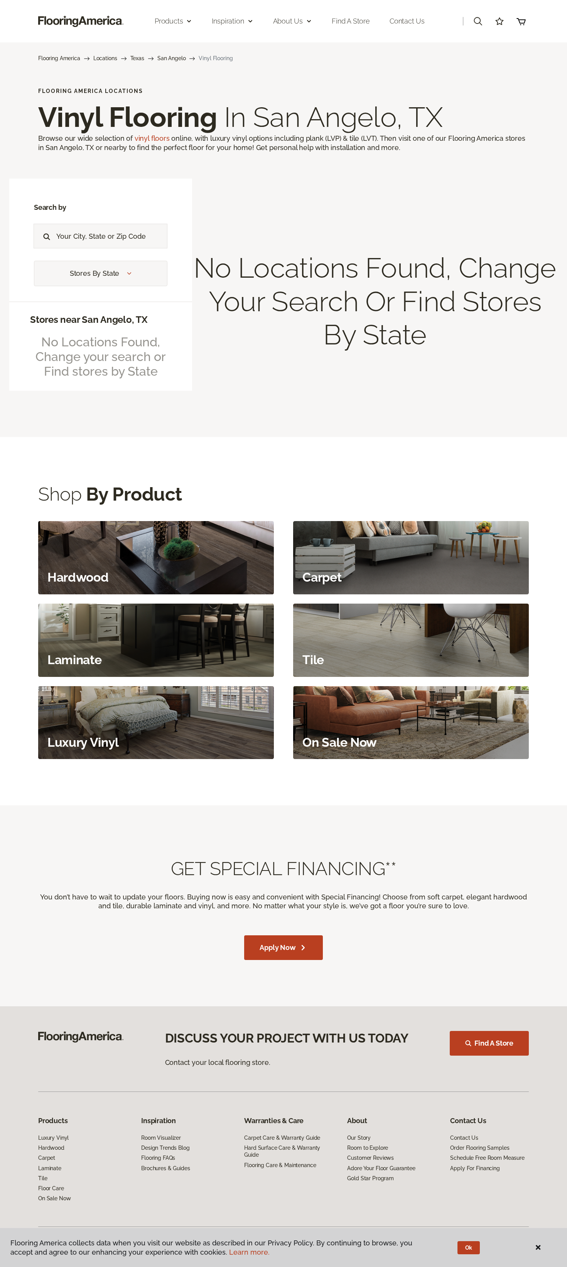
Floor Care (51, 1188)
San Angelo (171, 58)
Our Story (359, 1138)
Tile (42, 1178)
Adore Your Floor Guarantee (381, 1168)
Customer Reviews (370, 1158)
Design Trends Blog (165, 1148)
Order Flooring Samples (479, 1148)
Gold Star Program (370, 1178)
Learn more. (249, 1252)
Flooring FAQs (158, 1158)
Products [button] (169, 21)
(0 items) (521, 21)
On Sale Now (54, 1198)
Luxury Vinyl (53, 1138)
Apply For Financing (475, 1168)
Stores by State (94, 273)
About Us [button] (288, 21)
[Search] (45, 236)
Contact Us (407, 21)
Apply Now (277, 947)
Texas (137, 58)
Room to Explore (367, 1148)
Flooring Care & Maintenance (280, 1165)
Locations (105, 58)
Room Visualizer (161, 1138)
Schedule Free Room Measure (487, 1158)
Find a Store (351, 21)
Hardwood (51, 1148)
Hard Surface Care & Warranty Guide (282, 1151)
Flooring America (59, 58)
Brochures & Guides (165, 1168)
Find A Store (493, 1043)
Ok (468, 1248)
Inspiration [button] (228, 21)
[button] (478, 21)
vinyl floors (152, 138)
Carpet (46, 1158)
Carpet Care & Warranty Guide (282, 1138)
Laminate (49, 1168)
